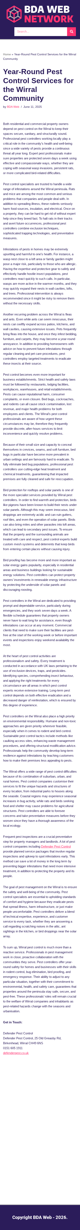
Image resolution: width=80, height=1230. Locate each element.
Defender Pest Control (56, 846)
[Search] (71, 31)
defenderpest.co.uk (16, 1053)
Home (7, 54)
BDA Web (13, 106)
